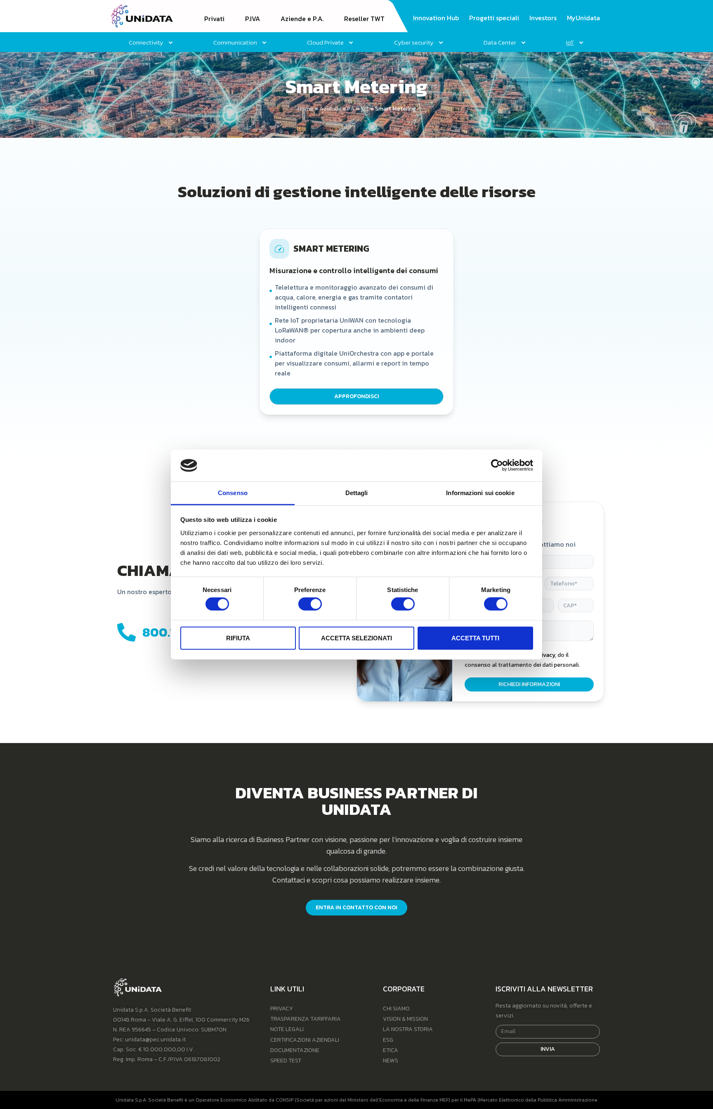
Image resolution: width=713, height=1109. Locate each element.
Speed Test (285, 1060)
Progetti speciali (494, 18)
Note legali (287, 1029)
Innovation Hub (436, 18)
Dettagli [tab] (356, 492)
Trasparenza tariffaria (305, 1019)
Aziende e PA (336, 108)
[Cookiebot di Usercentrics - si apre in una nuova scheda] (497, 465)
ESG (388, 1040)
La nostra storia (408, 1029)
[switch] (310, 604)
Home (305, 108)
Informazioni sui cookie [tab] (480, 492)
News (390, 1060)
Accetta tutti (475, 637)
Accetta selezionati (356, 637)
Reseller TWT (364, 19)
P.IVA (252, 19)
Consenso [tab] (233, 492)
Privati (214, 19)
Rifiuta (238, 637)
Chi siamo (396, 1008)
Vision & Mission (405, 1019)
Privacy (281, 1008)
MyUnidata (583, 18)
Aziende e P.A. (302, 19)
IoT (365, 108)
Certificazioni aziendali (304, 1040)
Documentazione (294, 1050)
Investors (543, 18)
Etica (390, 1050)
